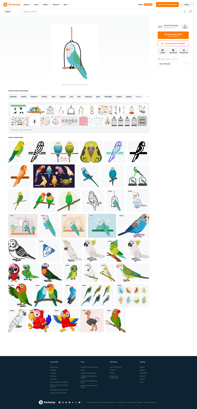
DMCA (83, 370)
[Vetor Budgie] (97, 295)
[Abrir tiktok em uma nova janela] (73, 402)
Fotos (36, 5)
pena (53, 97)
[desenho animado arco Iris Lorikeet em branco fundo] (51, 272)
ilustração (108, 97)
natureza (88, 97)
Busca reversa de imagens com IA (59, 386)
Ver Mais (142, 121)
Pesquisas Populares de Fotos (89, 382)
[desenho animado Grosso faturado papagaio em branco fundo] (30, 272)
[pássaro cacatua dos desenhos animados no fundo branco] (17, 320)
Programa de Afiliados (88, 373)
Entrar (186, 4)
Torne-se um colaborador (114, 377)
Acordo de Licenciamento (89, 367)
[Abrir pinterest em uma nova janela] (69, 402)
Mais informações (164, 64)
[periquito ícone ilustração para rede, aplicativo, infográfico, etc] (37, 152)
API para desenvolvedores (59, 382)
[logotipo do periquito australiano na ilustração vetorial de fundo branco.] (137, 176)
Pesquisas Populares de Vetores (89, 377)
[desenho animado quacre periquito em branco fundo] (132, 272)
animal (23, 97)
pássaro (44, 97)
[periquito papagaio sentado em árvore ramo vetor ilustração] (19, 200)
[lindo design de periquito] (49, 226)
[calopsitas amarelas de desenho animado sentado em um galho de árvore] (107, 272)
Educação (53, 379)
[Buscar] (185, 11)
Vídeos (45, 5)
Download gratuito (173, 35)
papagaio (139, 97)
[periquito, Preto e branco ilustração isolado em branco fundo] (22, 250)
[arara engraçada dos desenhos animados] (14, 272)
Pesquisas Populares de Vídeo (89, 386)
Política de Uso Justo (150, 402)
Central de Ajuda (116, 367)
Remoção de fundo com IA (59, 390)
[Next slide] (146, 96)
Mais (65, 5)
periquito (13, 97)
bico (79, 97)
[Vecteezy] (11, 4)
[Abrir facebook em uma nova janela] (59, 402)
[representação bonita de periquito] (73, 226)
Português (143, 373)
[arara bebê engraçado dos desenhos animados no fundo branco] (39, 320)
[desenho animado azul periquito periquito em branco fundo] (133, 226)
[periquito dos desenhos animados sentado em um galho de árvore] (115, 320)
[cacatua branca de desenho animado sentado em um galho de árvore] (91, 272)
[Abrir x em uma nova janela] (76, 402)
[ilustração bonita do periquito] (102, 226)
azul (71, 97)
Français (143, 379)
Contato (112, 370)
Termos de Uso (122, 402)
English (142, 367)
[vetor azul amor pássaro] (71, 295)
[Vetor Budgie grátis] (132, 295)
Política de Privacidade (135, 402)
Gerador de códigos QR (58, 393)
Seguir (185, 27)
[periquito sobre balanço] (115, 200)
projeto (119, 97)
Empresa (53, 376)
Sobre (112, 373)
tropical (62, 97)
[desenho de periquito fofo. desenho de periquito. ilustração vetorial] (138, 200)
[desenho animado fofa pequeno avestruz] (92, 320)
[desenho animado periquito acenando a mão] (20, 295)
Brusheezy (53, 367)
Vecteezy (53, 370)
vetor (98, 97)
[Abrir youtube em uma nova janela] (79, 402)
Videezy (52, 373)
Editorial (56, 5)
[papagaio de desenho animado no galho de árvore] (116, 250)
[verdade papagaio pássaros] (73, 272)
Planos (140, 4)
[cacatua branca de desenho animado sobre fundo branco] (72, 250)
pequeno (34, 97)
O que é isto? (174, 59)
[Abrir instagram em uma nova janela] (63, 402)
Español (142, 370)
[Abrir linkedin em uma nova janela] (66, 402)
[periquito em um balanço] (23, 226)
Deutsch (142, 376)
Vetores (26, 5)
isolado (128, 97)
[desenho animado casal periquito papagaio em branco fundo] (48, 295)
